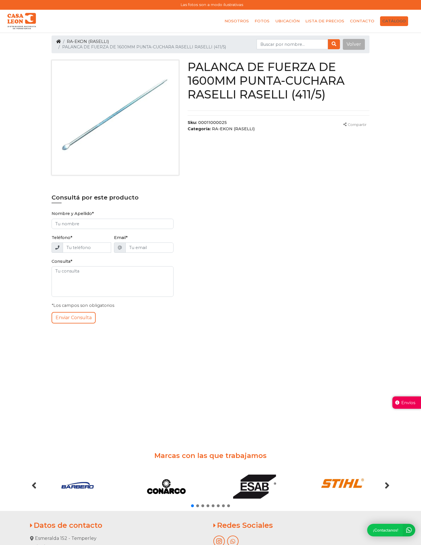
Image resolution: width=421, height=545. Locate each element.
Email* (121, 237)
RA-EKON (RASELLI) (88, 41)
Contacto (362, 21)
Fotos (262, 21)
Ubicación (287, 21)
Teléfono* (62, 237)
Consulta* (62, 261)
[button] (354, 44)
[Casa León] (21, 21)
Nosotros (237, 21)
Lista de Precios (324, 21)
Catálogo (394, 21)
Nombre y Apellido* (73, 213)
